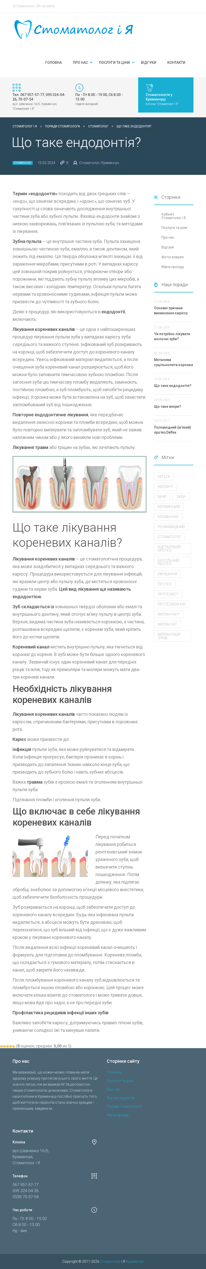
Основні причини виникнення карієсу (171, 310)
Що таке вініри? (167, 406)
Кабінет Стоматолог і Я (174, 216)
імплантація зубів (169, 636)
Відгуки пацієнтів (121, 1098)
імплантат (167, 624)
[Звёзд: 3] (7, 1046)
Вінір (162, 497)
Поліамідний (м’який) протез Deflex (172, 429)
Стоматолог (22, 163)
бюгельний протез (168, 562)
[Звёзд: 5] (13, 1046)
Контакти (176, 63)
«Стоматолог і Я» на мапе (34, 6)
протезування (171, 604)
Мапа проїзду (173, 267)
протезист (168, 594)
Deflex (164, 477)
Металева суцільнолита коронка (173, 362)
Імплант (165, 487)
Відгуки (148, 63)
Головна (53, 63)
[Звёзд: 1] (1, 1046)
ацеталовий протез (169, 548)
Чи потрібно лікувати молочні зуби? (172, 336)
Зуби (181, 497)
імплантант (169, 614)
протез (164, 584)
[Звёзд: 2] (4, 1046)
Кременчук (168, 517)
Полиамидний (171, 527)
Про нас (80, 63)
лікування (167, 574)
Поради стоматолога (124, 1106)
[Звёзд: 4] (10, 1046)
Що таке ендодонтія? (172, 386)
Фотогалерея (173, 257)
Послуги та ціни (114, 63)
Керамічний (169, 507)
